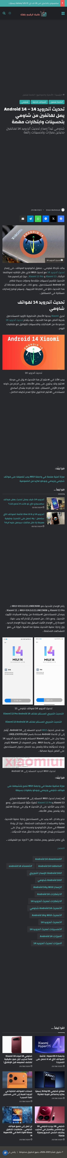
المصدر (61, 848)
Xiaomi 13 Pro (36, 276)
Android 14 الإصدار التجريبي (44, 873)
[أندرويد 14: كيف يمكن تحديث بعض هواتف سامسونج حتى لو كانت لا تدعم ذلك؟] (56, 503)
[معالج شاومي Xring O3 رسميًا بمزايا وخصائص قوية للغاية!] (50, 1079)
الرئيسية (59, 95)
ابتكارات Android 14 (48, 894)
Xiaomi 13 (51, 276)
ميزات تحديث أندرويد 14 (47, 943)
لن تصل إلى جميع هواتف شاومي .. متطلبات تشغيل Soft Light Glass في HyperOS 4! (17, 1131)
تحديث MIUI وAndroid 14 (46, 915)
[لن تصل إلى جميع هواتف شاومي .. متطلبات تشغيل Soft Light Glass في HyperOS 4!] (17, 1114)
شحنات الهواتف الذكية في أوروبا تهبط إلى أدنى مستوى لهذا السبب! (17, 1094)
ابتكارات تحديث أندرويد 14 (45, 901)
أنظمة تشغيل (28, 95)
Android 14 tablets (49, 866)
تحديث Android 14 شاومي (45, 908)
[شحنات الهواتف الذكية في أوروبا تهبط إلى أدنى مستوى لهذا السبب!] (17, 1079)
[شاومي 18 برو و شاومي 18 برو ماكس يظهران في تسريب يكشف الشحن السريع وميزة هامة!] (50, 1114)
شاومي (24, 102)
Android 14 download (47, 859)
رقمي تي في (10, 1152)
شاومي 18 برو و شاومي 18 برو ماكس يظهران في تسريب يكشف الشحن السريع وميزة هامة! (50, 1131)
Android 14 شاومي (49, 880)
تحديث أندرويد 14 (14, 320)
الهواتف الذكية (39, 102)
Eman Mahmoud (53, 210)
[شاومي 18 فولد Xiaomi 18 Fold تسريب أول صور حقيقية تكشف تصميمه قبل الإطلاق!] (17, 1044)
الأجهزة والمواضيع (45, 95)
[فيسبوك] (61, 219)
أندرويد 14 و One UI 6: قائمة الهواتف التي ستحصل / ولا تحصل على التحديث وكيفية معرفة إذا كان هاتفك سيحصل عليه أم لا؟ (23, 518)
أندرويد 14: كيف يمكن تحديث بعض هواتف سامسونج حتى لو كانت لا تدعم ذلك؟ (23, 501)
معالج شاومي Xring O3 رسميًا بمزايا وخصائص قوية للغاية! (50, 1092)
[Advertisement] (33, 56)
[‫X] (53, 219)
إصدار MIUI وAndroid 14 (46, 887)
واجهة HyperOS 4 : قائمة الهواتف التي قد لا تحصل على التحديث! (50, 1059)
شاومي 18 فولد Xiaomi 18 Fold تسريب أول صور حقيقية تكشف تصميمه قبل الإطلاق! (18, 1059)
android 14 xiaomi (19, 866)
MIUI (44, 730)
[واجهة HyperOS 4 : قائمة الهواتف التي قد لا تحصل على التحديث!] (50, 1044)
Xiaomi (55, 316)
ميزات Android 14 (50, 936)
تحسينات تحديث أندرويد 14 (45, 929)
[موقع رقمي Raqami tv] (33, 13)
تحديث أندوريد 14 (56, 272)
